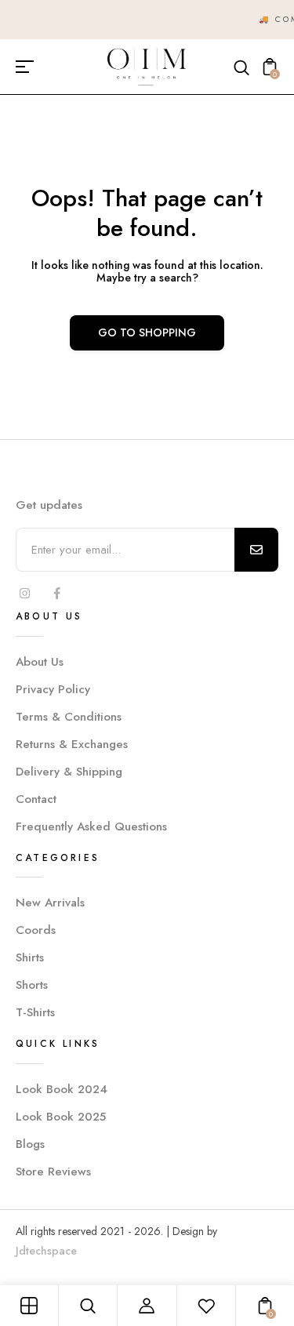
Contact (36, 799)
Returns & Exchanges (72, 744)
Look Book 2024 (61, 1089)
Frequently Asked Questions (91, 826)
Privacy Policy (53, 689)
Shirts (30, 957)
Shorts (32, 985)
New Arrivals (50, 902)
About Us (40, 661)
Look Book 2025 (61, 1116)
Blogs (30, 1144)
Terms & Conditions (69, 716)
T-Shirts (35, 1012)
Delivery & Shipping (69, 771)
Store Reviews (53, 1171)
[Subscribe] (256, 550)
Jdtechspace (46, 1251)
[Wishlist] (206, 1305)
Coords (36, 930)
